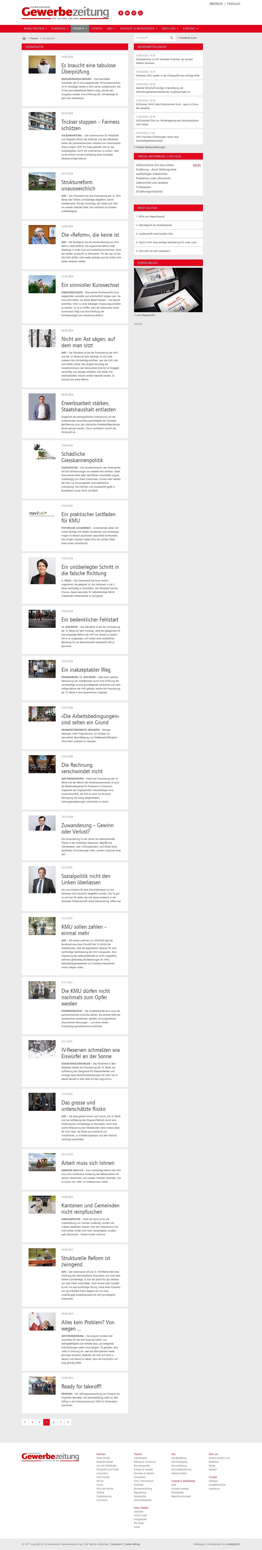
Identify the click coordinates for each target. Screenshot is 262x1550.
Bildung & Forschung (145, 1462)
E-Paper (96, 28)
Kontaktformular (217, 1485)
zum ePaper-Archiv (146, 315)
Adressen (213, 1481)
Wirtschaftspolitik (143, 1500)
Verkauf (213, 1469)
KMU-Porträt (102, 1477)
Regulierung (140, 1492)
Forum (99, 1485)
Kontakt (213, 1477)
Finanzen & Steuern (144, 1473)
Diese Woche (103, 1458)
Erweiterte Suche (188, 38)
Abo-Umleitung (179, 1465)
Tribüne (100, 1492)
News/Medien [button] (34, 28)
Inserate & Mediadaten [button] (137, 28)
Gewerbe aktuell (104, 1462)
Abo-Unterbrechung (181, 1469)
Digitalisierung (103, 1496)
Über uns (213, 1454)
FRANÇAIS (233, 4)
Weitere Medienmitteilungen (150, 147)
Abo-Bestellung (178, 1458)
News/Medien (141, 1508)
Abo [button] (110, 28)
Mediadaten (177, 1492)
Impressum (214, 1488)
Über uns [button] (169, 28)
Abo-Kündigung (179, 1462)
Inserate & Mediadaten (183, 1481)
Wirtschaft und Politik (107, 1469)
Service (99, 1481)
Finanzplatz (140, 1477)
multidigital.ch (233, 1544)
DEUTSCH (216, 4)
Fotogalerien (140, 1519)
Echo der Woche (104, 1488)
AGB (173, 1485)
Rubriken (100, 1454)
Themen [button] (79, 28)
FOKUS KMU (140, 1515)
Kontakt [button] (189, 28)
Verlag (212, 1465)
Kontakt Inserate (180, 1488)
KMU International (143, 1481)
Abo (173, 1454)
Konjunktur (102, 1473)
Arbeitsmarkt (140, 1458)
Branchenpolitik (142, 1465)
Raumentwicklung (143, 1488)
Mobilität (138, 1485)
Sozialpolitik (140, 1496)
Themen (34, 38)
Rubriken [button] (58, 28)
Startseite (138, 1511)
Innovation (102, 1500)
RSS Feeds (139, 1523)
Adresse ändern (179, 1473)
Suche (137, 1527)
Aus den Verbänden (106, 1465)
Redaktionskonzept (181, 1496)
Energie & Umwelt (143, 1469)
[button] (171, 37)
